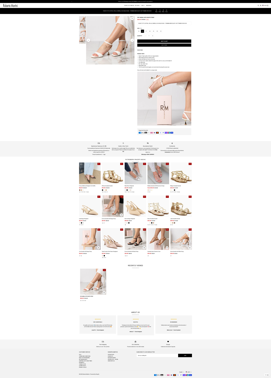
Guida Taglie (140, 49)
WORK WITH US (111, 360)
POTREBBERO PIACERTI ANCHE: (135, 159)
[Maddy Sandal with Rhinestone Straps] (158, 173)
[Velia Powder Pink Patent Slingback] (113, 239)
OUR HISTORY (111, 354)
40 (157, 31)
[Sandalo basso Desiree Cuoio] (158, 239)
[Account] (260, 5)
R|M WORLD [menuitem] (148, 5)
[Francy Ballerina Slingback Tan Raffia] (90, 173)
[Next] (199, 1)
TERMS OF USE (82, 364)
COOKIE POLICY (82, 365)
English (181, 372)
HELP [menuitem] (142, 5)
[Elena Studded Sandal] (158, 206)
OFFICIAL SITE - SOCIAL (113, 359)
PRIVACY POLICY (83, 367)
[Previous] (72, 1)
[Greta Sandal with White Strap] (181, 239)
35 (138, 31)
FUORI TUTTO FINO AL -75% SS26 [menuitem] (131, 5)
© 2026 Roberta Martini (84, 374)
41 (160, 31)
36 (142, 31)
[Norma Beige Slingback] (135, 206)
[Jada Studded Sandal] (181, 206)
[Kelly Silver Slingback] (135, 173)
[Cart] (267, 5)
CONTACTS (110, 356)
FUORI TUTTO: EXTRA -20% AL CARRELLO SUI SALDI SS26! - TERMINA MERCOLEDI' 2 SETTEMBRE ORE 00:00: (162, 23)
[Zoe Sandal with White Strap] (93, 282)
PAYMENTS (81, 362)
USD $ (265, 5)
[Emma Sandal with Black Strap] (135, 239)
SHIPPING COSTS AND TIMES (85, 360)
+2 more (132, 191)
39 (153, 31)
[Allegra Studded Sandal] (181, 173)
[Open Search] (258, 5)
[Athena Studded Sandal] (113, 173)
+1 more (87, 191)
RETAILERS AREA (112, 357)
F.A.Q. (80, 354)
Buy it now (164, 45)
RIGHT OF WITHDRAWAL (84, 357)
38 (149, 31)
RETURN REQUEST (83, 359)
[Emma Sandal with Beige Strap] (113, 206)
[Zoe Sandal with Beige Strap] (90, 239)
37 (146, 31)
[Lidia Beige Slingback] (90, 206)
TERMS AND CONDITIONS (84, 356)
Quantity (139, 35)
